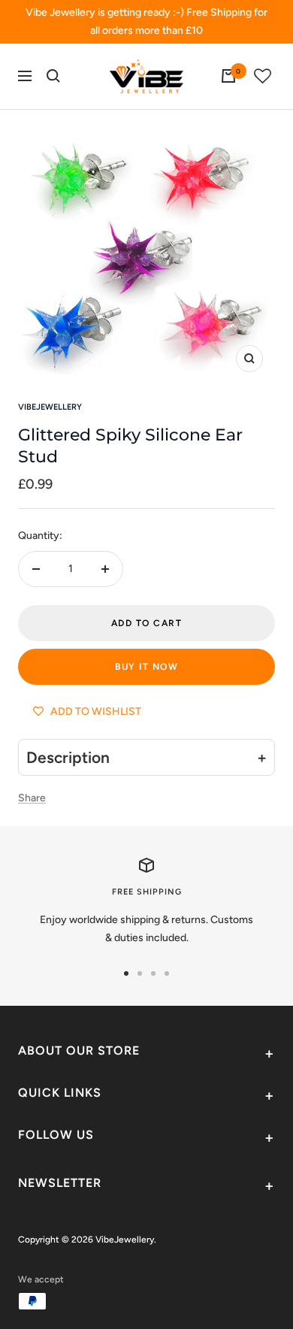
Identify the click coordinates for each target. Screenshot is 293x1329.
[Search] (53, 76)
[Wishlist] (263, 76)
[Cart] (228, 76)
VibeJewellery (50, 407)
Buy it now (146, 666)
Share (32, 798)
